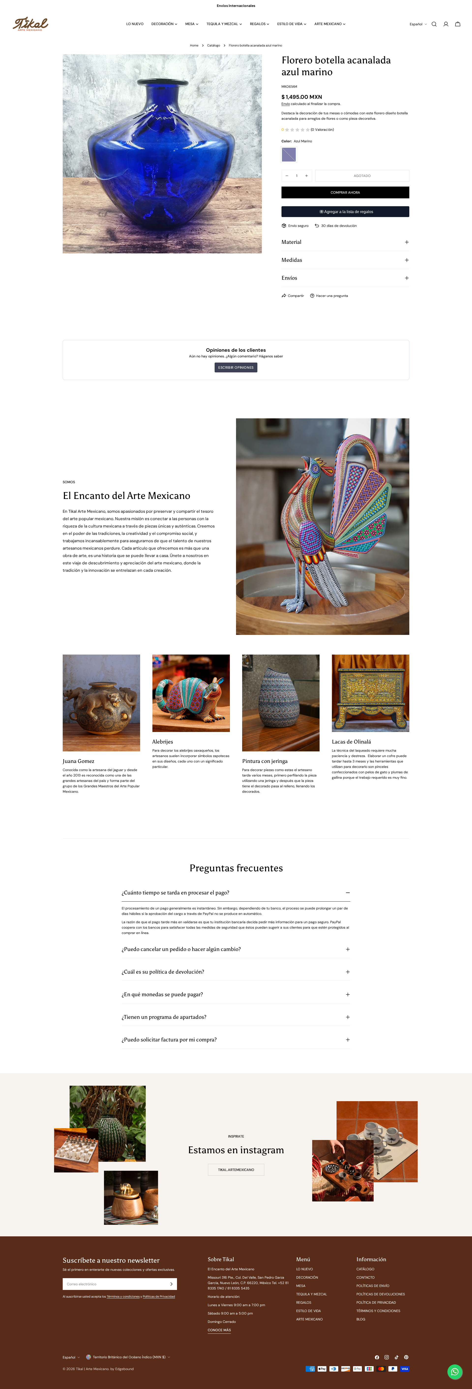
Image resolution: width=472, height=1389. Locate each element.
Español (416, 24)
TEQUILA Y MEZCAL (311, 1294)
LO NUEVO (304, 1269)
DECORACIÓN (307, 1277)
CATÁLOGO (365, 1269)
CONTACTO (365, 1277)
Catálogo (213, 45)
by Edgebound (122, 1369)
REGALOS (303, 1302)
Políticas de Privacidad (159, 1297)
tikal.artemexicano (236, 1170)
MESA (300, 1286)
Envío (285, 104)
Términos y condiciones (123, 1297)
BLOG (360, 1319)
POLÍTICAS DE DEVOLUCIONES (380, 1294)
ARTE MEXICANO (309, 1319)
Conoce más (219, 1330)
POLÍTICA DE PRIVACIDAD (376, 1302)
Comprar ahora (345, 192)
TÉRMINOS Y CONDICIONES (378, 1311)
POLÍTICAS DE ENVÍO (372, 1286)
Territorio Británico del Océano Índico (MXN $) (129, 1357)
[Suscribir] (171, 1284)
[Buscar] (434, 24)
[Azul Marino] (288, 154)
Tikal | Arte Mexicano (92, 1369)
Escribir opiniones (236, 367)
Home (194, 45)
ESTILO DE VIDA (308, 1311)
